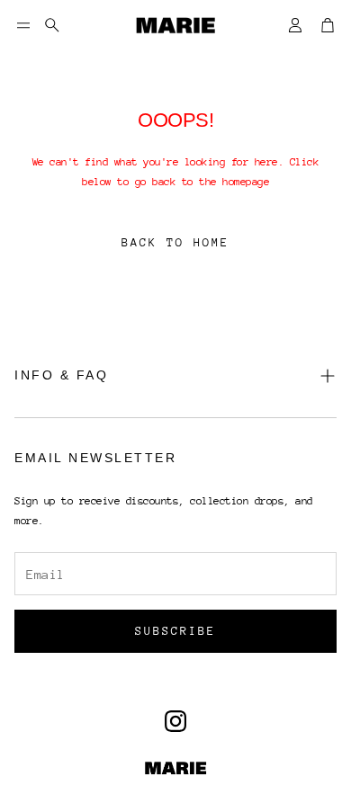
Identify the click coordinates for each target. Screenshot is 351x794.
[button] (23, 25)
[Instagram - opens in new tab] (175, 721)
